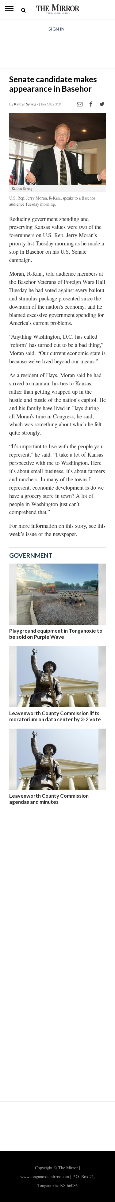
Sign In (56, 28)
